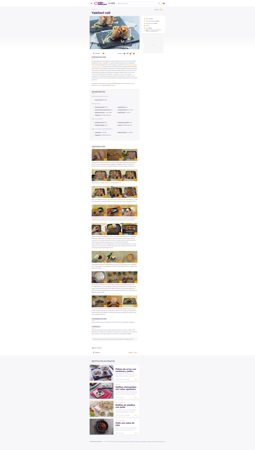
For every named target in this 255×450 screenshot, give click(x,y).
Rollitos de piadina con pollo (125, 406)
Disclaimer (149, 441)
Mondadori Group (161, 441)
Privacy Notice (125, 441)
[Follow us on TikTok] (130, 53)
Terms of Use (119, 441)
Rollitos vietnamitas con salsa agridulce (125, 388)
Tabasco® (97, 115)
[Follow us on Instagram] (127, 53)
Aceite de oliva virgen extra (102, 109)
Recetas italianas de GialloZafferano (104, 3)
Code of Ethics (155, 441)
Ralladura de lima (100, 112)
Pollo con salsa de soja (124, 424)
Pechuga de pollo (100, 107)
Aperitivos (95, 9)
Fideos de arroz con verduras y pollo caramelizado (125, 370)
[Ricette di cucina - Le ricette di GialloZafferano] (163, 3)
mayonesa (98, 132)
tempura (112, 85)
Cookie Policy (137, 441)
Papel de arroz (99, 99)
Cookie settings (144, 441)
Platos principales (120, 402)
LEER (136, 379)
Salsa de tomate (122, 132)
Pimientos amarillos (123, 122)
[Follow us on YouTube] (134, 53)
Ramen (98, 85)
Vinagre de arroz (122, 109)
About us (114, 441)
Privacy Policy (131, 441)
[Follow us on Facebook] (124, 53)
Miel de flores (121, 112)
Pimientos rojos (99, 122)
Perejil (119, 125)
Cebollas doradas (99, 125)
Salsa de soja (121, 107)
